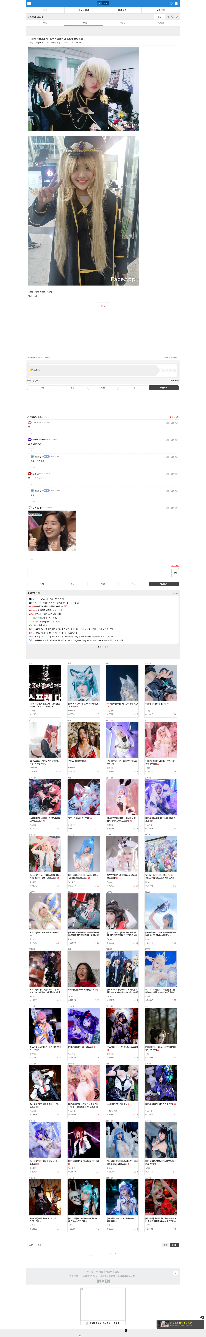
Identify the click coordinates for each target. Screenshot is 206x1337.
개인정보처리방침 (89, 1275)
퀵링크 (109, 1271)
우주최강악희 (112, 1111)
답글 (31, 433)
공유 (166, 357)
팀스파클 (110, 768)
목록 (42, 388)
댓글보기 (164, 584)
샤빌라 (148, 1054)
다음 (133, 388)
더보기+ (176, 593)
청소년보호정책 (107, 1275)
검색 (165, 1245)
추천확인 (31, 357)
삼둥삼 (109, 1168)
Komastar (71, 711)
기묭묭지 (110, 711)
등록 (175, 573)
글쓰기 (177, 16)
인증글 (161, 22)
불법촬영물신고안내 (127, 1275)
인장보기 (36, 381)
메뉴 (29, 381)
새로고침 (175, 417)
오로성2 (31, 43)
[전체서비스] (177, 3)
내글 (45, 22)
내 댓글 (84, 22)
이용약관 (73, 1275)
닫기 (202, 1317)
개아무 (70, 996)
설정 (117, 1271)
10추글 (122, 22)
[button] (98, 647)
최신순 (47, 417)
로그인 (90, 1271)
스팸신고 (48, 357)
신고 (40, 357)
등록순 (40, 417)
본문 (72, 388)
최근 (31, 1245)
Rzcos (109, 882)
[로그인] (171, 3)
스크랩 (174, 357)
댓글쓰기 (164, 388)
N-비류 (32, 711)
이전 (103, 388)
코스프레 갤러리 (35, 17)
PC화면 (99, 1271)
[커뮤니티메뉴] (29, 3)
